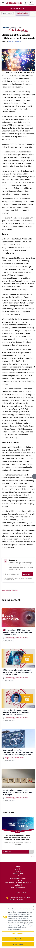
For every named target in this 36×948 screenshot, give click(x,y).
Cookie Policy (17, 929)
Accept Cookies (18, 944)
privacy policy (10, 580)
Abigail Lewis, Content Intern (14, 758)
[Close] (34, 906)
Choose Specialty (15, 8)
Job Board (18, 885)
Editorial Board (18, 876)
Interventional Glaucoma (10, 590)
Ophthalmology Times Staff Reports (16, 637)
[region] (18, 925)
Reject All (18, 939)
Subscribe (26, 574)
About (18, 867)
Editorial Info (18, 873)
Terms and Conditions (18, 878)
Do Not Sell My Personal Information (18, 883)
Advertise (18, 869)
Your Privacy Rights (18, 887)
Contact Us (18, 880)
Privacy (18, 871)
